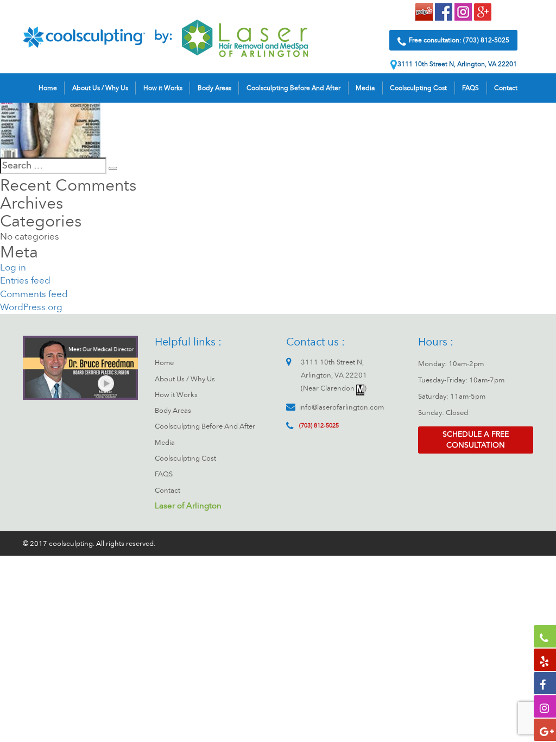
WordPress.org (31, 307)
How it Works (162, 88)
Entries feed (25, 280)
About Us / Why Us (100, 88)
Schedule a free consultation (476, 440)
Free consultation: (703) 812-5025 (459, 40)
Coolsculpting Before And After (293, 88)
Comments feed (34, 294)
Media (365, 88)
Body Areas (214, 88)
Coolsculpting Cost (418, 88)
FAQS (470, 88)
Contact (505, 88)
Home (48, 88)
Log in (13, 267)
